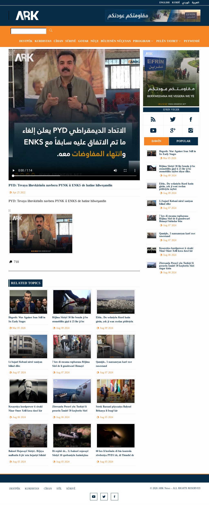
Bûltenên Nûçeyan (116, 41)
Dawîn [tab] (156, 141)
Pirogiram (141, 41)
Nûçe (95, 41)
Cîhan (58, 41)
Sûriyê (70, 41)
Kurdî (176, 2)
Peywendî (191, 41)
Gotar (83, 41)
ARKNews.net (28, 15)
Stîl (59, 488)
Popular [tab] (183, 141)
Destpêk (25, 41)
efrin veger (171, 109)
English (164, 2)
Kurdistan (43, 41)
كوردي (185, 2)
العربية (195, 2)
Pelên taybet (167, 41)
